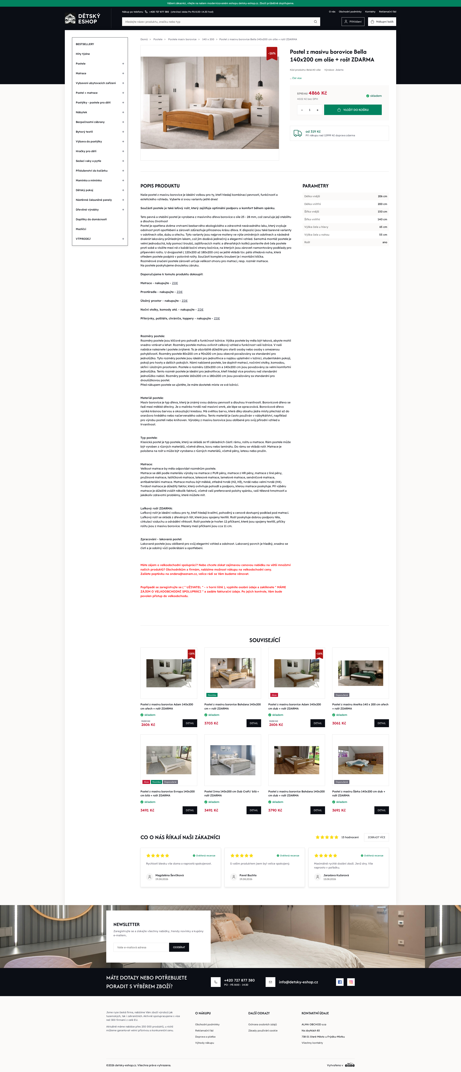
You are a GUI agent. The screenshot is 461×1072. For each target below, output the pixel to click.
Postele (81, 63)
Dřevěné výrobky (87, 209)
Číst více (297, 78)
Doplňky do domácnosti (91, 219)
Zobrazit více (376, 837)
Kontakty (370, 11)
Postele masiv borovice (182, 39)
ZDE (175, 283)
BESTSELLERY (85, 44)
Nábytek (81, 112)
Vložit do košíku (356, 110)
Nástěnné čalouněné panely (94, 200)
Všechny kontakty (312, 1043)
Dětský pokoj (84, 190)
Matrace (81, 73)
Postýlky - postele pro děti (93, 102)
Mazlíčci (81, 229)
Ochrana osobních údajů (262, 1024)
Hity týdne (83, 54)
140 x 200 (208, 39)
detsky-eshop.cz (125, 1065)
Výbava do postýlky (89, 141)
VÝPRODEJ (83, 238)
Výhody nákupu (204, 1043)
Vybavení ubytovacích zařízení (96, 83)
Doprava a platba (205, 1036)
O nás (332, 11)
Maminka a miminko (89, 180)
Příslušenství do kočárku (92, 170)
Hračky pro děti (86, 151)
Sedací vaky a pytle (88, 161)
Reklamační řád (387, 11)
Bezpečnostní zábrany (90, 122)
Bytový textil (84, 131)
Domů (144, 39)
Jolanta (339, 70)
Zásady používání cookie (263, 1030)
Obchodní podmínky (350, 11)
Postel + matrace (87, 92)
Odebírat (179, 947)
